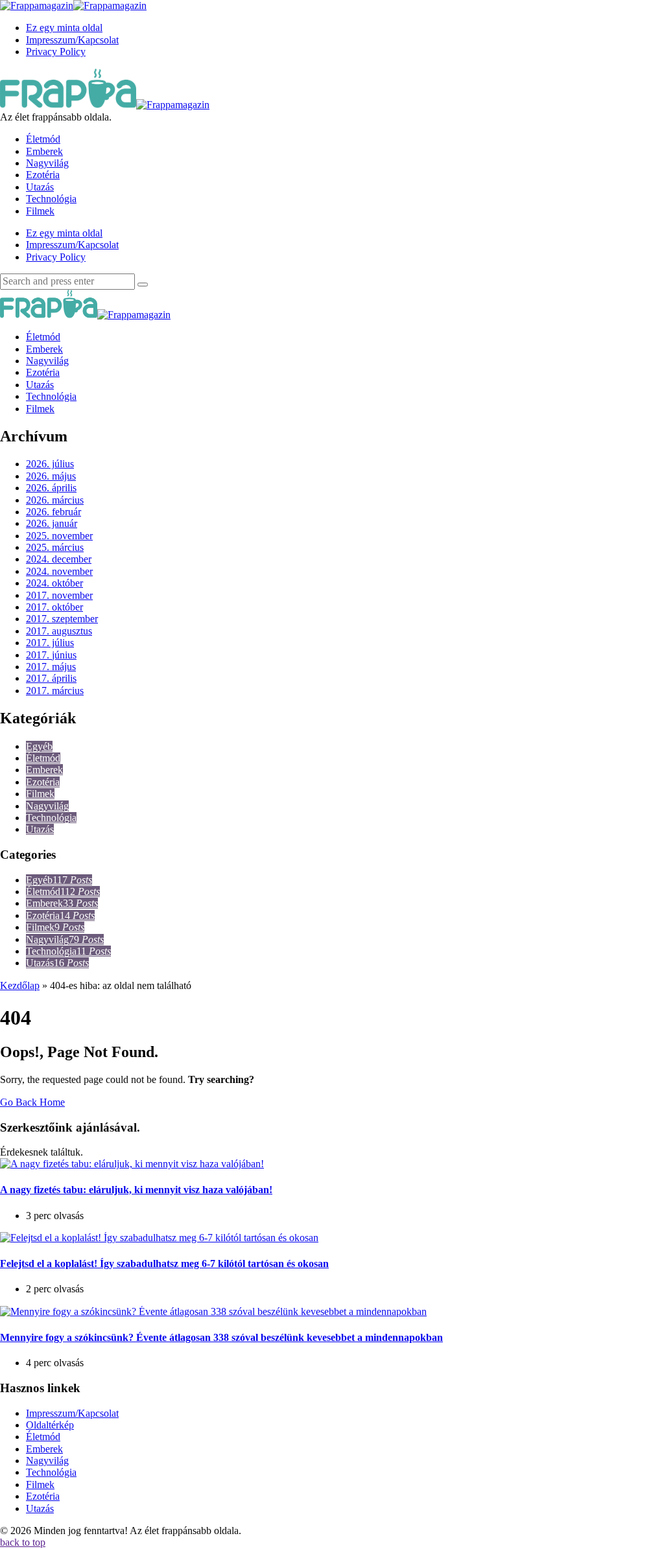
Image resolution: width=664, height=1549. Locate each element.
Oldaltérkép (50, 1424)
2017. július (50, 642)
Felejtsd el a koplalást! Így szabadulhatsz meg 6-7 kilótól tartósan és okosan (164, 1263)
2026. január (51, 523)
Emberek (44, 769)
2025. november (59, 535)
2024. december (58, 559)
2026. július (50, 463)
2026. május (51, 476)
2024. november (59, 571)
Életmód (43, 757)
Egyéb (39, 746)
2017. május (51, 666)
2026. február (53, 511)
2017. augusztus (59, 630)
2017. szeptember (62, 618)
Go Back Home (32, 1102)
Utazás (40, 829)
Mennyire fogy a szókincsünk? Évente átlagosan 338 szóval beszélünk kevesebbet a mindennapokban (221, 1337)
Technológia (51, 817)
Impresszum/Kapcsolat (72, 1413)
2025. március (55, 547)
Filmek (40, 793)
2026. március (55, 500)
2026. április (51, 487)
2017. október (54, 606)
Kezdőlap (20, 985)
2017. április (51, 678)
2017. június (51, 654)
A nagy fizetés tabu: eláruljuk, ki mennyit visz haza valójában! (136, 1189)
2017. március (55, 690)
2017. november (59, 595)
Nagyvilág (47, 805)
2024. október (54, 582)
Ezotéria (43, 781)
